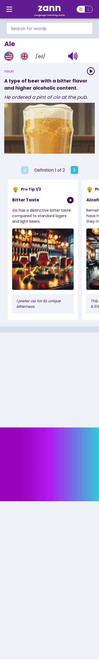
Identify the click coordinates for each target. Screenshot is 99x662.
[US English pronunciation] (8, 56)
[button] (73, 56)
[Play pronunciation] (91, 71)
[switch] (85, 9)
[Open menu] (9, 9)
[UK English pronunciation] (24, 56)
